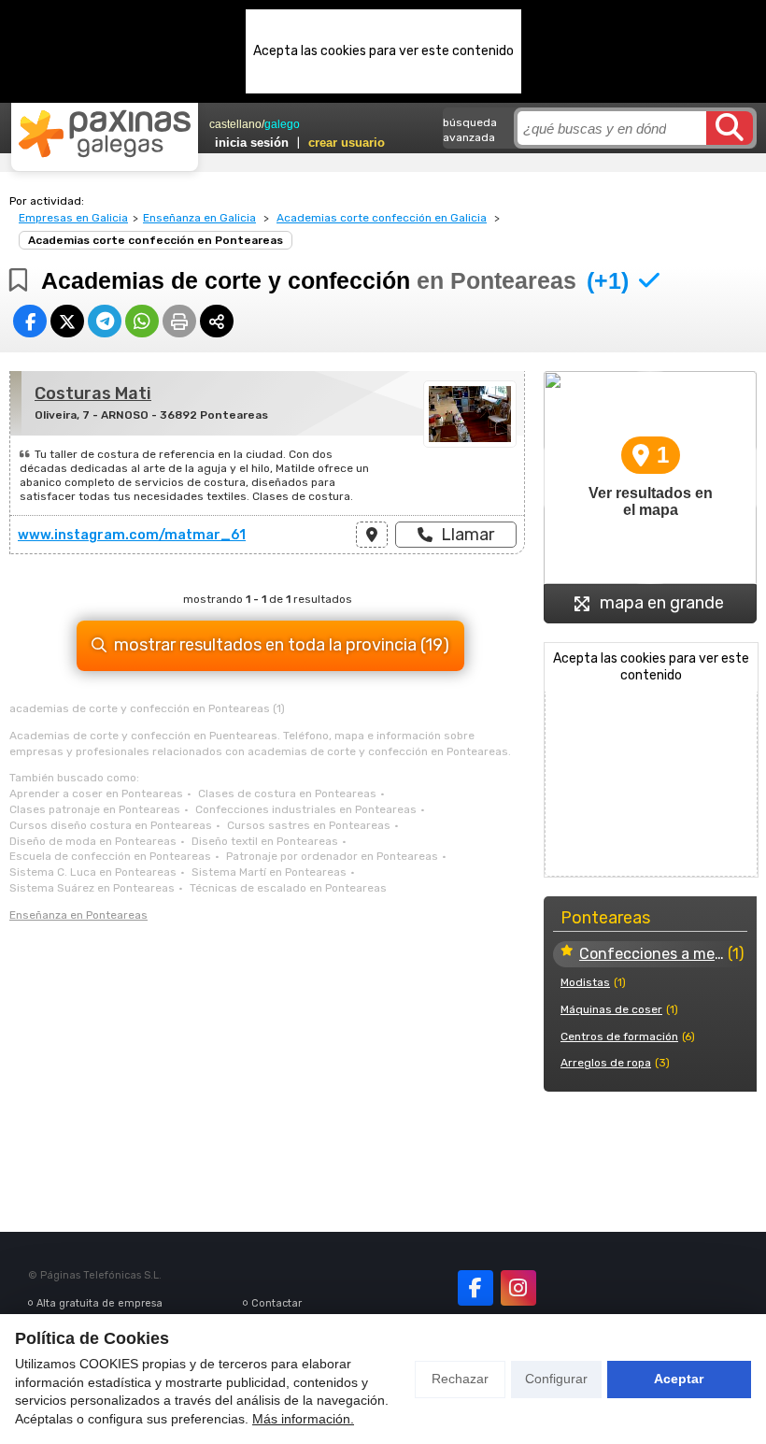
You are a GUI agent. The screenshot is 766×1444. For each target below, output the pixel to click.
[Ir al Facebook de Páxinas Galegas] (475, 1288)
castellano (235, 124)
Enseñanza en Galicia (199, 217)
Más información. (303, 1418)
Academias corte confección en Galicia (382, 217)
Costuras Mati (93, 393)
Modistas (585, 982)
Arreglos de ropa (605, 1062)
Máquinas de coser (611, 1009)
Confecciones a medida (651, 954)
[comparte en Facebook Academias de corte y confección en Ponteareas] (30, 321)
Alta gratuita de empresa (99, 1303)
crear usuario (346, 143)
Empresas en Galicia (73, 217)
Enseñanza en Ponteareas (78, 915)
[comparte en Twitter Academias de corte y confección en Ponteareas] (67, 321)
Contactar (276, 1303)
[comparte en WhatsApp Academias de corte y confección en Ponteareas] (142, 321)
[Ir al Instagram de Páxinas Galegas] (518, 1288)
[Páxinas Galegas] (104, 133)
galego (282, 124)
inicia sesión (252, 143)
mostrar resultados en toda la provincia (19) (281, 645)
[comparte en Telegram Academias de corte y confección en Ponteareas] (104, 321)
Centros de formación (619, 1036)
